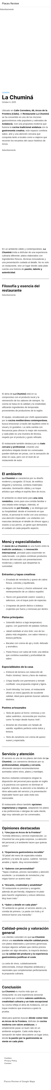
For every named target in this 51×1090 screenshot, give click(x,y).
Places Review (10, 3)
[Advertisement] (25, 48)
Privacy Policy (10, 1061)
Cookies (8, 1058)
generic (6, 93)
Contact (7, 1063)
